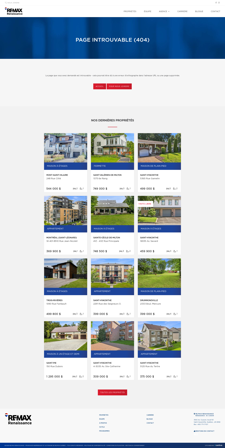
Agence (163, 11)
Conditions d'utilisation (115, 445)
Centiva (218, 445)
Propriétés (130, 11)
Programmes (104, 431)
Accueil (100, 86)
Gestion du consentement (134, 445)
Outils (102, 427)
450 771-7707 (202, 424)
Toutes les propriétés (112, 392)
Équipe (147, 11)
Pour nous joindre (119, 86)
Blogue (199, 11)
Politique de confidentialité (94, 445)
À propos (103, 423)
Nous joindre (13, 3)
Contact (215, 11)
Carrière (182, 11)
